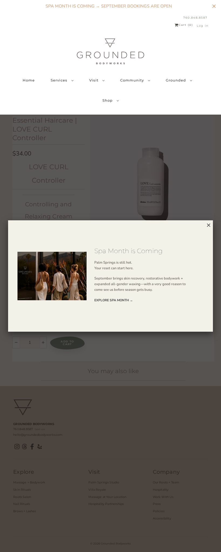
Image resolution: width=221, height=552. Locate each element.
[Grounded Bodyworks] (110, 51)
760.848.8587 (195, 17)
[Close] (208, 225)
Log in (203, 25)
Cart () (186, 25)
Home (29, 80)
